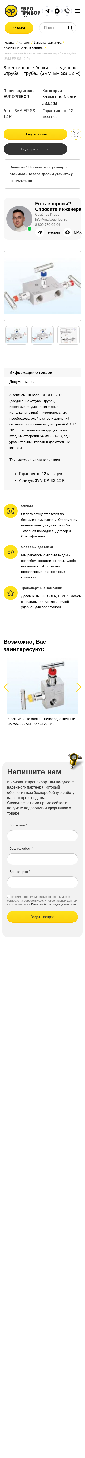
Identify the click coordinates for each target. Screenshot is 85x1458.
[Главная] (22, 11)
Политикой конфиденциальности (53, 904)
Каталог (19, 28)
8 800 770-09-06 (47, 225)
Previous (8, 687)
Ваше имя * (18, 825)
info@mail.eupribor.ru (51, 219)
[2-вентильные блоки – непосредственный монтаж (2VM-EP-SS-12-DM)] (42, 695)
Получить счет (36, 134)
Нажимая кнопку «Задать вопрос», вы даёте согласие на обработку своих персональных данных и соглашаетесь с (42, 900)
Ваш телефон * (21, 848)
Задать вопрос (43, 917)
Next (78, 687)
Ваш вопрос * (19, 872)
